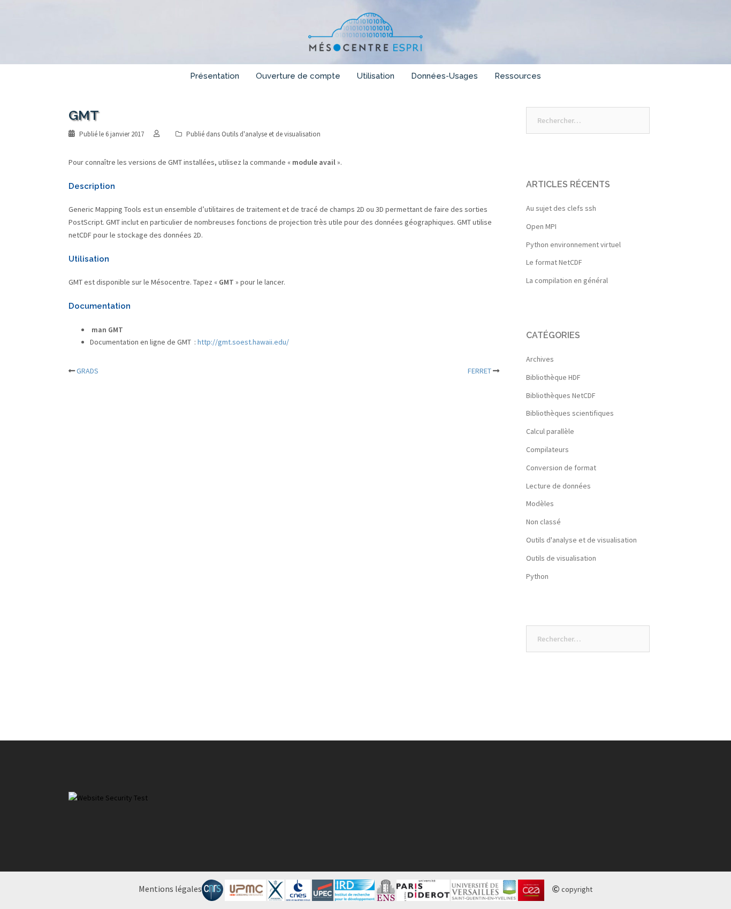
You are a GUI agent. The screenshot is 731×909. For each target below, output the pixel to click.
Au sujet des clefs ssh (561, 208)
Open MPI (541, 226)
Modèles (540, 503)
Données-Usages (444, 76)
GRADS (87, 371)
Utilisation (375, 76)
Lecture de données (558, 486)
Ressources (517, 76)
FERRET (479, 371)
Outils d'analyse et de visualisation (271, 134)
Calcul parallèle (550, 431)
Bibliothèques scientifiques (570, 413)
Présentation (214, 76)
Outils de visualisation (561, 558)
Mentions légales (170, 888)
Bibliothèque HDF (553, 377)
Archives (540, 359)
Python (537, 576)
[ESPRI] (366, 35)
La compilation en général (567, 280)
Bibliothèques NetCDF (561, 395)
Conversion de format (561, 467)
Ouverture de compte (298, 76)
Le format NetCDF (554, 262)
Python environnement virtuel (573, 244)
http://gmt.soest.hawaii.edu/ (243, 342)
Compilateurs (547, 449)
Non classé (543, 521)
